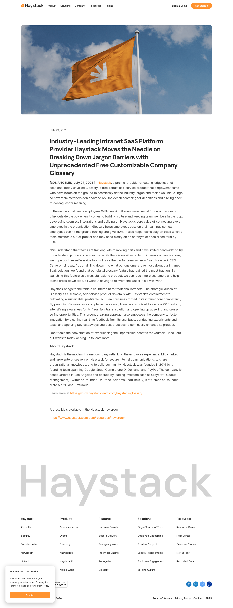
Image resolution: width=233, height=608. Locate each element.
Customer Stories (186, 544)
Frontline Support (147, 544)
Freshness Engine (109, 552)
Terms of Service (162, 598)
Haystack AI (66, 561)
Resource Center (186, 527)
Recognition (105, 561)
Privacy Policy (183, 598)
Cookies (198, 598)
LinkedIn (25, 561)
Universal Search (108, 527)
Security (25, 535)
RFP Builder (183, 552)
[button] (51, 6)
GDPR (209, 598)
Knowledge (66, 552)
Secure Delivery (108, 535)
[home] (32, 6)
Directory (65, 544)
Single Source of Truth (150, 527)
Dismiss (30, 595)
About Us (26, 527)
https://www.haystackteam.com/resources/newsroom (88, 417)
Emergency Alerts (109, 544)
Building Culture (146, 569)
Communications (69, 527)
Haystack (104, 182)
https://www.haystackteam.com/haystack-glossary (106, 393)
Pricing (109, 5)
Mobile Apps (67, 569)
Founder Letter (29, 544)
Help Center (183, 535)
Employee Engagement (151, 561)
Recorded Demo (186, 561)
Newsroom (27, 552)
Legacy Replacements (150, 552)
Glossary (103, 569)
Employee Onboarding (150, 535)
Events (63, 535)
